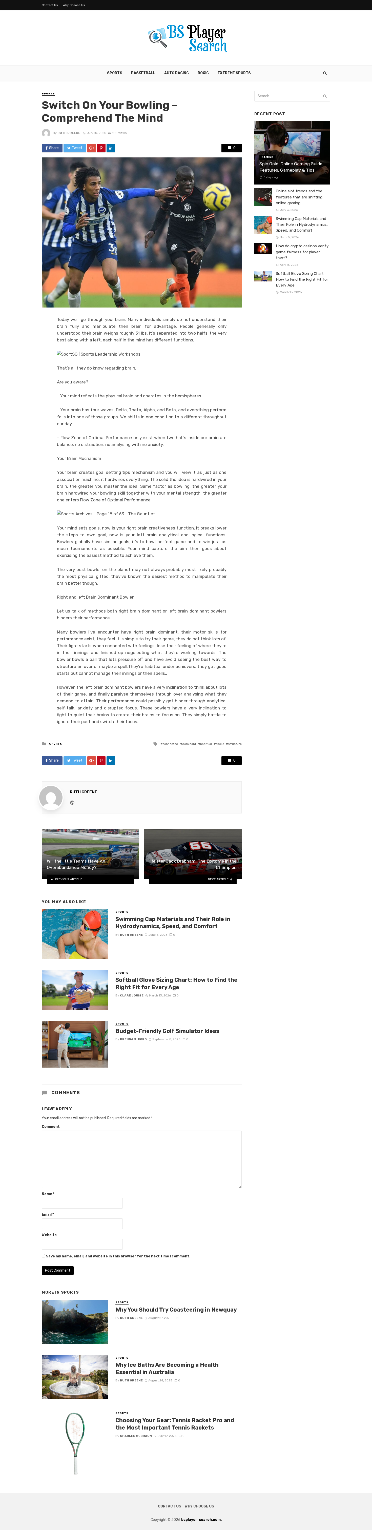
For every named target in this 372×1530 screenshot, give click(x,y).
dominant (189, 744)
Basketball (143, 73)
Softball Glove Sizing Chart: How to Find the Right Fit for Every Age (176, 983)
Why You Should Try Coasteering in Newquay (176, 1310)
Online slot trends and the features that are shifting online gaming (299, 197)
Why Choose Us (74, 5)
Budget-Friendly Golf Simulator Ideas (167, 1031)
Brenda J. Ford (133, 1039)
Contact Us (50, 5)
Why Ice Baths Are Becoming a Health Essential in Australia (167, 1368)
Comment (51, 1127)
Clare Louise (131, 995)
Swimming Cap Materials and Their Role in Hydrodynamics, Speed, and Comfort (172, 922)
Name (48, 1194)
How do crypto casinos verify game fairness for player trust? (302, 252)
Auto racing (176, 73)
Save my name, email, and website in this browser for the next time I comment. (118, 1256)
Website (49, 1235)
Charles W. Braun (136, 1436)
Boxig (203, 73)
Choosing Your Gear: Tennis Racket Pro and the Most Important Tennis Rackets (174, 1424)
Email (48, 1214)
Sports (114, 73)
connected (170, 744)
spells (220, 744)
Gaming (267, 157)
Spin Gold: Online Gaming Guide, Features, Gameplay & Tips (291, 167)
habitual (206, 744)
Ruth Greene (68, 133)
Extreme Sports (234, 73)
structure (235, 744)
